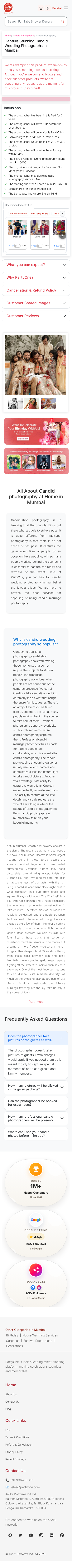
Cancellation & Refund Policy (31, 290)
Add (24, 245)
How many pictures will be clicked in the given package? (33, 1087)
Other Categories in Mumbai (25, 1330)
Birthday (12, 1335)
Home (7, 35)
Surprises (12, 1341)
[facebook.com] (10, 1535)
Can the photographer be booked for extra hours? (32, 1102)
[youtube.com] (31, 1535)
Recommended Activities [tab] (18, 205)
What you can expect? (26, 264)
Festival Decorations (38, 1341)
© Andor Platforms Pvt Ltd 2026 (25, 1554)
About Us (11, 1394)
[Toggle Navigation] (66, 8)
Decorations (14, 1346)
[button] (17, 227)
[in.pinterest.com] (62, 1535)
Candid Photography (23, 35)
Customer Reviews (23, 316)
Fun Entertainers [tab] (18, 213)
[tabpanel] (35, 403)
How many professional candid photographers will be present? (30, 1118)
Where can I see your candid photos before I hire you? (28, 1133)
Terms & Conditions (17, 1437)
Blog (8, 1409)
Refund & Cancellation (18, 1444)
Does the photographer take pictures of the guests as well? (30, 1038)
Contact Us (12, 1401)
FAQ (8, 1429)
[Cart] (41, 8)
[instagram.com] (41, 1535)
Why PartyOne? (20, 277)
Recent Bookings (15, 1459)
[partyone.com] (8, 8)
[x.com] (20, 1535)
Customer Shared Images (28, 303)
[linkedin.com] (51, 1535)
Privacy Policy (14, 1451)
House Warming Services (40, 1335)
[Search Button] (62, 21)
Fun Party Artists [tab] (39, 213)
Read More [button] (36, 1002)
